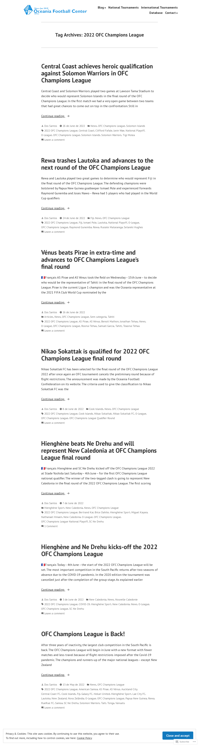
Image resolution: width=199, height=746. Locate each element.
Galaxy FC (87, 694)
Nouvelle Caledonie (126, 599)
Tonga (110, 703)
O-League (46, 135)
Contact (170, 13)
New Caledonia (74, 508)
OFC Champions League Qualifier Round (92, 418)
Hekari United (102, 694)
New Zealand (59, 698)
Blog (101, 7)
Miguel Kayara (139, 512)
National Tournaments (123, 7)
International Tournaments (159, 7)
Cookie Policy (84, 738)
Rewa (96, 227)
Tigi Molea (129, 135)
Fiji (92, 218)
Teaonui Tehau (131, 326)
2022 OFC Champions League (61, 130)
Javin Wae (118, 130)
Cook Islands (96, 409)
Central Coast (86, 130)
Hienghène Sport (54, 508)
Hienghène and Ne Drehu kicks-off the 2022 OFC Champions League (99, 550)
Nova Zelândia (76, 698)
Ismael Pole (90, 222)
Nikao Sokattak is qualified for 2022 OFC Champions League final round (95, 354)
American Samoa (88, 689)
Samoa (59, 703)
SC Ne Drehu (96, 521)
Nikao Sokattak (103, 413)
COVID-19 (84, 604)
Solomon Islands (135, 126)
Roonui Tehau (89, 326)
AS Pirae (83, 321)
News (93, 126)
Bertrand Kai (86, 512)
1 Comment (51, 526)
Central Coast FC (50, 694)
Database (156, 13)
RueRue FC (47, 703)
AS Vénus (95, 321)
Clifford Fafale (103, 130)
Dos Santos (50, 126)
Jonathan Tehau (129, 321)
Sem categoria (98, 317)
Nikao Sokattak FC (123, 413)
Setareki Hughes (133, 227)
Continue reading (53, 116)
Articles (48, 317)
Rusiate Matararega (111, 227)
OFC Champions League (111, 126)
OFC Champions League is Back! (83, 634)
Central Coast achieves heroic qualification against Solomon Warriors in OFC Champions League (97, 73)
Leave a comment (54, 140)
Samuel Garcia (106, 326)
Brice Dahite (102, 512)
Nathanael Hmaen (51, 517)
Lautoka (102, 222)
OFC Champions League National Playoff (64, 521)
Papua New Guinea (136, 698)
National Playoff (135, 130)
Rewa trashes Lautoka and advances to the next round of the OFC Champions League (97, 163)
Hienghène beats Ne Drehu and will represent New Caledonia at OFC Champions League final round (99, 450)
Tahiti (111, 317)
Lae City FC (138, 694)
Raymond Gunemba (80, 227)
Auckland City (129, 689)
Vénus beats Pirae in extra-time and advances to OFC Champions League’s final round (90, 259)
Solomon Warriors (111, 135)
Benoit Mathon (110, 321)
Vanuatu (120, 703)
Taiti (103, 703)
